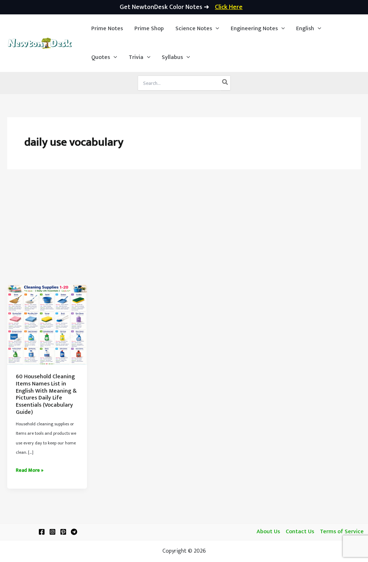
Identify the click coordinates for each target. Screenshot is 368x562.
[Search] (225, 83)
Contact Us (300, 531)
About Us (268, 531)
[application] (215, 28)
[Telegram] (74, 532)
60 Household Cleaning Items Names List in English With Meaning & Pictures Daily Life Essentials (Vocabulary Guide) (46, 394)
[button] (197, 28)
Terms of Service (342, 531)
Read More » (29, 470)
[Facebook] (41, 532)
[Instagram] (52, 532)
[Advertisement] (184, 231)
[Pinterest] (63, 532)
